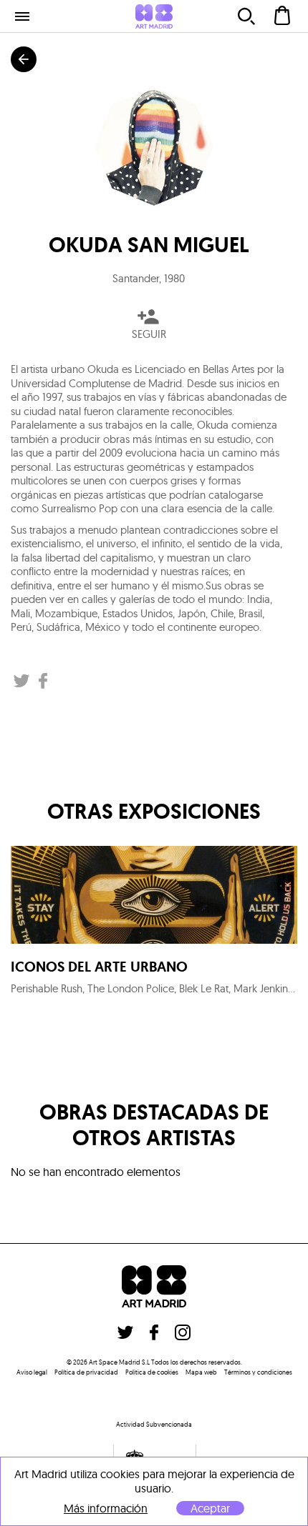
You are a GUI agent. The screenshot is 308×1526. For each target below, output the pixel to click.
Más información (106, 1508)
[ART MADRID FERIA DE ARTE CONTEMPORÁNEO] (154, 16)
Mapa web (201, 1372)
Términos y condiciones (258, 1372)
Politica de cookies (151, 1372)
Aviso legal (31, 1372)
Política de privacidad (86, 1372)
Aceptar (210, 1508)
